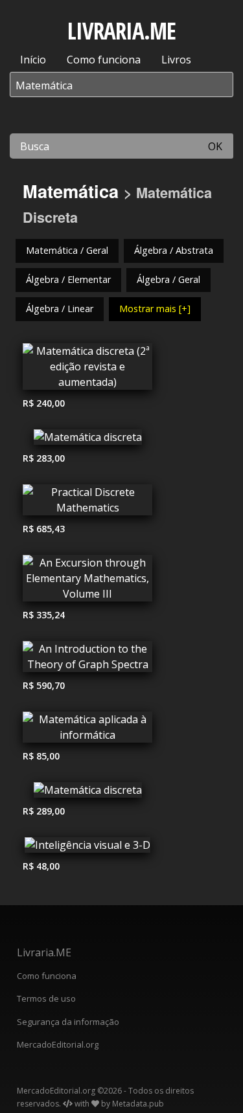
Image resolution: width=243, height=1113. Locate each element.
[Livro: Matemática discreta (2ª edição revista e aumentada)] (87, 369)
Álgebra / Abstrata (173, 250)
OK (215, 146)
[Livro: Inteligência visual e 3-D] (87, 848)
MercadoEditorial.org (57, 1044)
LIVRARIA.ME (121, 31)
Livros (176, 59)
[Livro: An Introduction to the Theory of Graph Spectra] (87, 660)
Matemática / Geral (67, 250)
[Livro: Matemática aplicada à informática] (87, 730)
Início (33, 59)
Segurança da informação (68, 1022)
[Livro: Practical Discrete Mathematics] (87, 503)
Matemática (71, 190)
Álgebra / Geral (168, 279)
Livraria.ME (44, 952)
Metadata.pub (138, 1103)
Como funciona (104, 59)
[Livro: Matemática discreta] (87, 440)
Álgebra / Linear (59, 308)
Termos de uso (46, 998)
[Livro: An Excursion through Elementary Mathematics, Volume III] (87, 581)
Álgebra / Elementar (68, 279)
